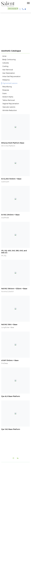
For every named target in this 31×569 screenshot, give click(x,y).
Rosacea (5, 90)
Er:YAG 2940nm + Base (10, 215)
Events (5, 502)
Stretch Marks (7, 97)
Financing (7, 508)
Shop (5, 517)
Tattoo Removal (8, 100)
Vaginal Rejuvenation (10, 104)
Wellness (6, 540)
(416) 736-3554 (11, 489)
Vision (5, 531)
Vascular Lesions (8, 107)
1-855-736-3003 (16, 486)
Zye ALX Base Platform (10, 396)
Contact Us (7, 511)
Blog (5, 499)
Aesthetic (6, 537)
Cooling (5, 66)
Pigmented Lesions (9, 83)
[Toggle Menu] (28, 3)
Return (5, 520)
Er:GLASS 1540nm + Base (11, 179)
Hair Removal (7, 70)
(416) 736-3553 (7, 482)
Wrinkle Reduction (9, 110)
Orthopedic (7, 543)
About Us (6, 496)
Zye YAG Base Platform (10, 429)
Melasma (6, 80)
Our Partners (8, 514)
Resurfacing (7, 87)
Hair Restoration (8, 73)
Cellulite (5, 63)
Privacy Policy (8, 523)
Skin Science (7, 534)
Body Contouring (9, 60)
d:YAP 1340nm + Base (10, 360)
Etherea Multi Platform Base (12, 143)
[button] (20, 9)
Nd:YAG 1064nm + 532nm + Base (14, 289)
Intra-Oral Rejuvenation (11, 76)
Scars (4, 93)
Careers (6, 505)
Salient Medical (20, 548)
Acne (4, 56)
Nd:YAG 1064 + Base (9, 324)
